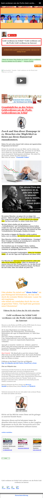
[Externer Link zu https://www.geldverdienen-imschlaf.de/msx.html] (21, 103)
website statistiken (7, 432)
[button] (21, 81)
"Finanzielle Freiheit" (23, 157)
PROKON (32, 386)
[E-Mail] (18, 488)
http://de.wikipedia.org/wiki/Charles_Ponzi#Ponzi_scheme (19, 363)
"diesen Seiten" (31, 292)
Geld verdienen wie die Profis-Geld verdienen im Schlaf (20, 74)
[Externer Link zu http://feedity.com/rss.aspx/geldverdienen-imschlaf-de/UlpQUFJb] (37, 67)
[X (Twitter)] (8, 488)
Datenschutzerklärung (21, 495)
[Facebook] (4, 488)
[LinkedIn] (13, 488)
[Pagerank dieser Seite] (6, 458)
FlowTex (24, 386)
